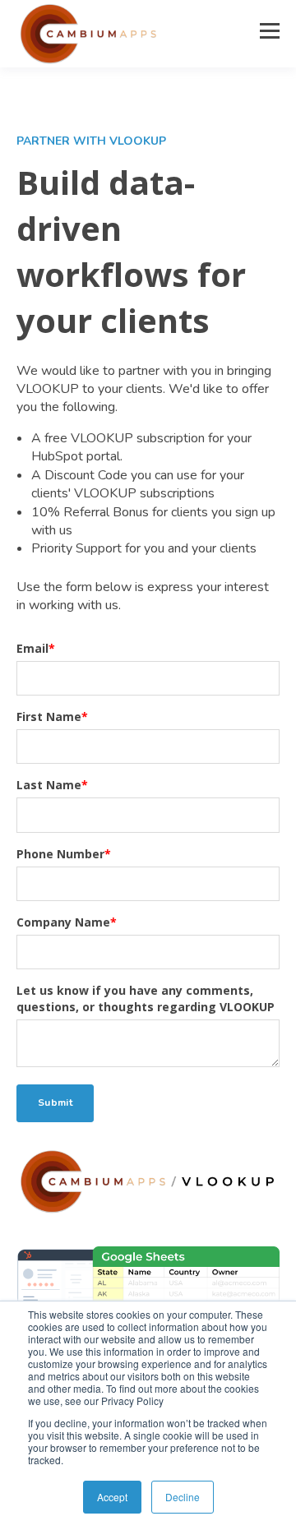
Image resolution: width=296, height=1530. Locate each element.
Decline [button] (182, 1497)
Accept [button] (112, 1497)
